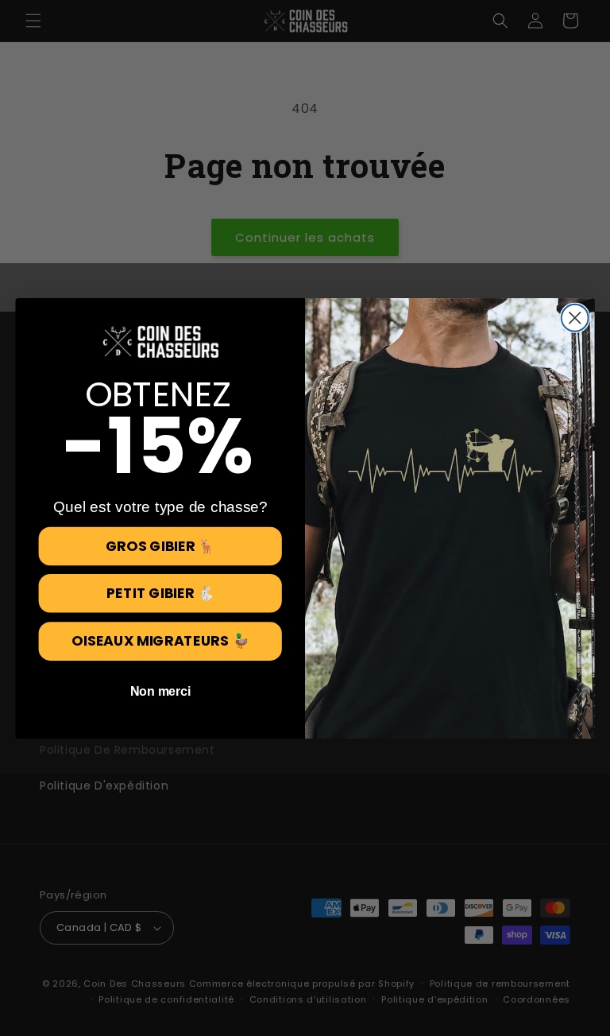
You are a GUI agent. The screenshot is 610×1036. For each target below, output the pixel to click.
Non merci (160, 691)
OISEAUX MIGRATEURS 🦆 (160, 640)
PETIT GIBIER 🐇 (160, 592)
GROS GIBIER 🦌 (160, 545)
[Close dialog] (575, 317)
